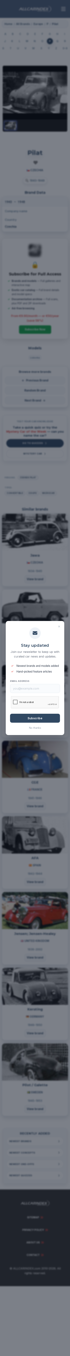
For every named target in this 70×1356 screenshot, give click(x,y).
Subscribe (35, 718)
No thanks (35, 727)
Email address (19, 681)
